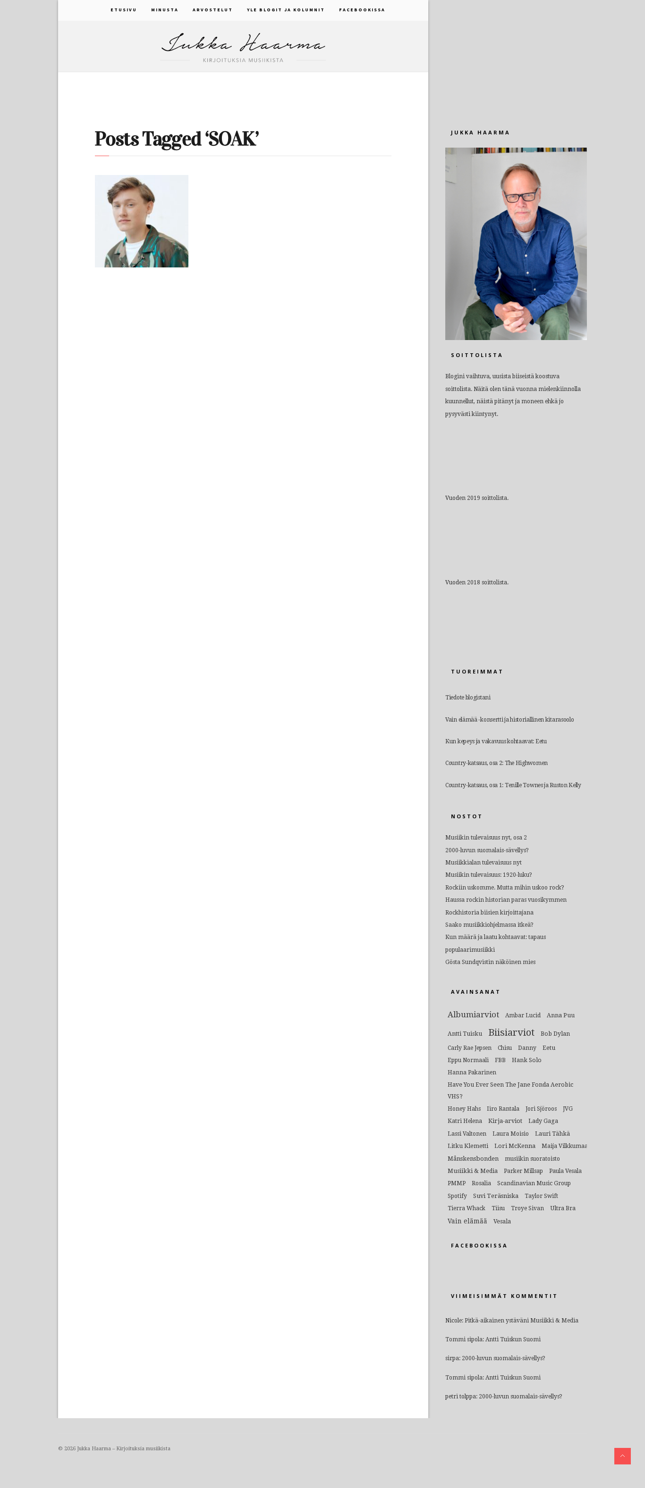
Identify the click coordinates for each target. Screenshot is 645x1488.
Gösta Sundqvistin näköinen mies (490, 962)
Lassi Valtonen (467, 1134)
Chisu (505, 1048)
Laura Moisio (510, 1134)
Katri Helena (465, 1121)
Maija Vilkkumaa (565, 1146)
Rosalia (481, 1183)
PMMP (457, 1183)
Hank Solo (527, 1060)
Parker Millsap (523, 1171)
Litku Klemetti (468, 1145)
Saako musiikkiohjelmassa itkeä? (489, 925)
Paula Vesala (565, 1171)
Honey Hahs (464, 1109)
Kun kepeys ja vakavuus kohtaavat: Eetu (496, 741)
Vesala (502, 1221)
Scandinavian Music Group (534, 1183)
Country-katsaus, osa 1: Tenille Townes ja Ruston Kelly (513, 785)
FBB (500, 1060)
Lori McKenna (514, 1145)
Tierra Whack (466, 1208)
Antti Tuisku (465, 1033)
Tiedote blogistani (468, 697)
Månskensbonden (473, 1158)
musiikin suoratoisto (532, 1158)
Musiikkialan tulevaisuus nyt (483, 862)
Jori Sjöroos (541, 1109)
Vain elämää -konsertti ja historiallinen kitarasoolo (509, 719)
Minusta (164, 10)
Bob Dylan (555, 1033)
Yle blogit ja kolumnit (286, 10)
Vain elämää (467, 1221)
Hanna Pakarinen (472, 1072)
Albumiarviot (473, 1014)
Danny (527, 1048)
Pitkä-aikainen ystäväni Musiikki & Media (521, 1320)
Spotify (457, 1196)
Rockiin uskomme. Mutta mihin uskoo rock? (504, 887)
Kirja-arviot (505, 1120)
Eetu (549, 1047)
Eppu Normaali (468, 1060)
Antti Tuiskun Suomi (513, 1339)
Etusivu (123, 10)
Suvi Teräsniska (495, 1195)
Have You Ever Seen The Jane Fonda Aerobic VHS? (510, 1090)
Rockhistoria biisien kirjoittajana (489, 912)
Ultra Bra (563, 1208)
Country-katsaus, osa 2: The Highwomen (496, 763)
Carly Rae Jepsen (470, 1048)
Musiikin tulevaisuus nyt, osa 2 (486, 837)
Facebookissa (362, 10)
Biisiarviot (511, 1032)
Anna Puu (561, 1015)
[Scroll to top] (622, 1456)
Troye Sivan (527, 1208)
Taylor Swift (541, 1196)
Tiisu (498, 1208)
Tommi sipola (464, 1339)
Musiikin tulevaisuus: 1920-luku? (488, 875)
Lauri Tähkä (552, 1133)
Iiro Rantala (503, 1109)
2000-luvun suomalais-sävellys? (487, 850)
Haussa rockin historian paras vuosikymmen (506, 900)
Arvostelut (213, 10)
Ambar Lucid (523, 1015)
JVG (568, 1109)
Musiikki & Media (473, 1170)
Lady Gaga (543, 1120)
